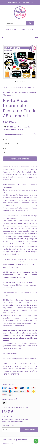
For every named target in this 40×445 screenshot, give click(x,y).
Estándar (28, 87)
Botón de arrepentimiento (13, 421)
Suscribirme (29, 430)
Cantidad (5, 149)
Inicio (5, 87)
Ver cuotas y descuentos (13, 134)
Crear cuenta (12, 30)
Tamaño (5, 140)
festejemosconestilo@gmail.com (15, 419)
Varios (5, 90)
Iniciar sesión (27, 30)
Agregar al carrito (20, 159)
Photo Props (16, 87)
